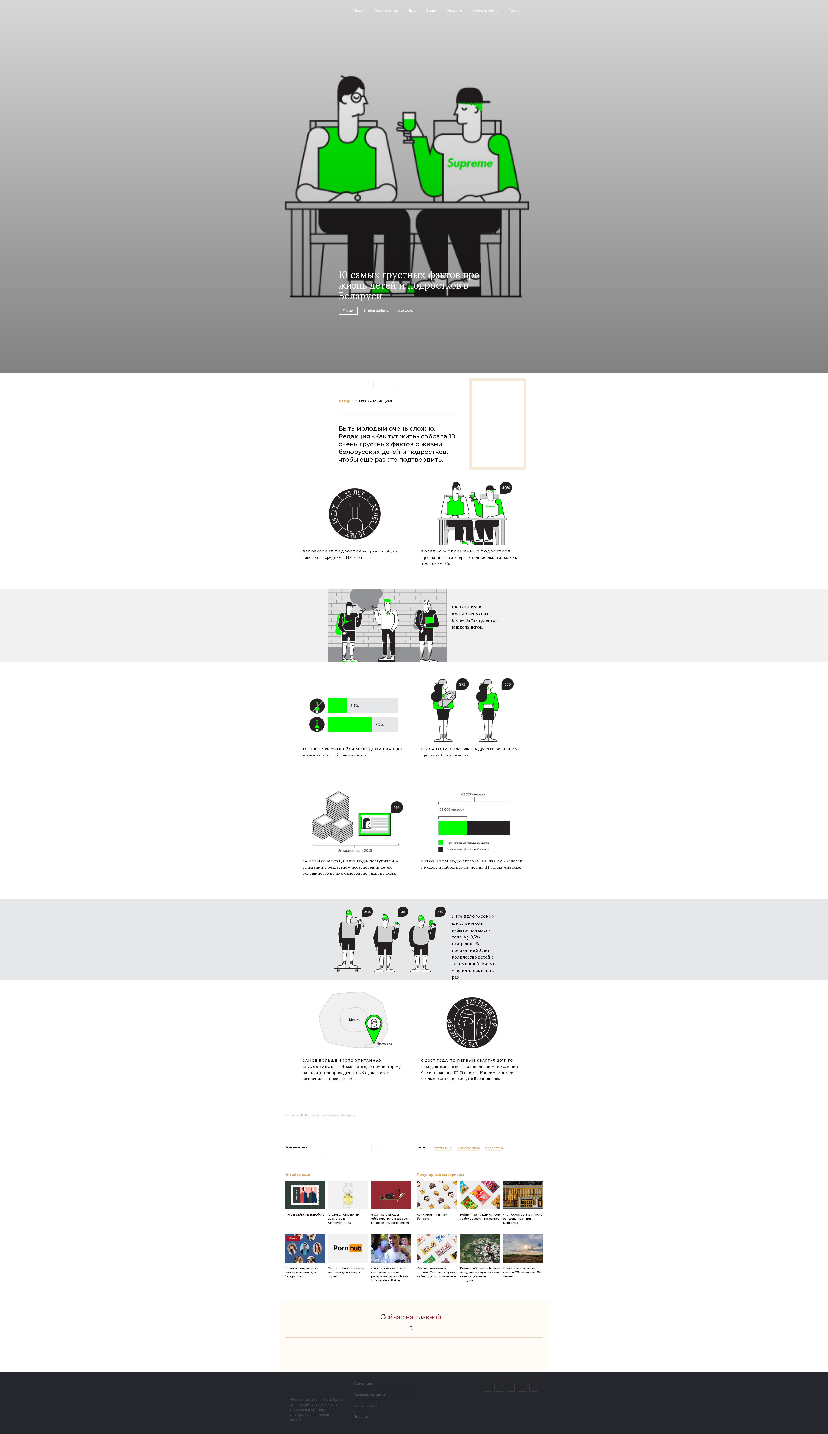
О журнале (363, 1384)
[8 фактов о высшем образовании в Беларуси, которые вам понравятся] (391, 1195)
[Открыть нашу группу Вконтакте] (487, 1387)
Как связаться (365, 1406)
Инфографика (485, 10)
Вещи (431, 10)
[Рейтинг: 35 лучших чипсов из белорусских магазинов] (480, 1195)
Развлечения (386, 10)
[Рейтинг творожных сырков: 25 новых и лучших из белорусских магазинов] (437, 1248)
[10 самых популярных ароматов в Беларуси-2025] (348, 1195)
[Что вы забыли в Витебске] (305, 1195)
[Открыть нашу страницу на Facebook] (498, 1387)
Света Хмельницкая (374, 401)
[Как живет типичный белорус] (437, 1195)
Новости (454, 10)
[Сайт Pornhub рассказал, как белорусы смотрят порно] (348, 1248)
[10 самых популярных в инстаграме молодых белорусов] (305, 1248)
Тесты (514, 10)
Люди (358, 10)
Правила (361, 1417)
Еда (412, 10)
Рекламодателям (369, 1395)
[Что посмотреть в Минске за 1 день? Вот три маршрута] (523, 1195)
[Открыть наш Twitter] (510, 1387)
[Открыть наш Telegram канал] (522, 1387)
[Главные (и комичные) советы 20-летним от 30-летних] (523, 1248)
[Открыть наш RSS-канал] (533, 1387)
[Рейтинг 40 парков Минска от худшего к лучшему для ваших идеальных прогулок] (480, 1248)
